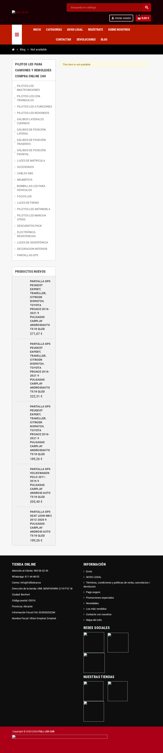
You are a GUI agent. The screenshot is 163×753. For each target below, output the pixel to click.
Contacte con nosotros (99, 614)
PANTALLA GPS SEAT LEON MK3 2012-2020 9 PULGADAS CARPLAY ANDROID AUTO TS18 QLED (41, 523)
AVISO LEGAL (93, 577)
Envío (89, 571)
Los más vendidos (96, 608)
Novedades (92, 603)
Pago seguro (93, 592)
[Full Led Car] (20, 12)
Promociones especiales (100, 597)
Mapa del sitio (94, 619)
